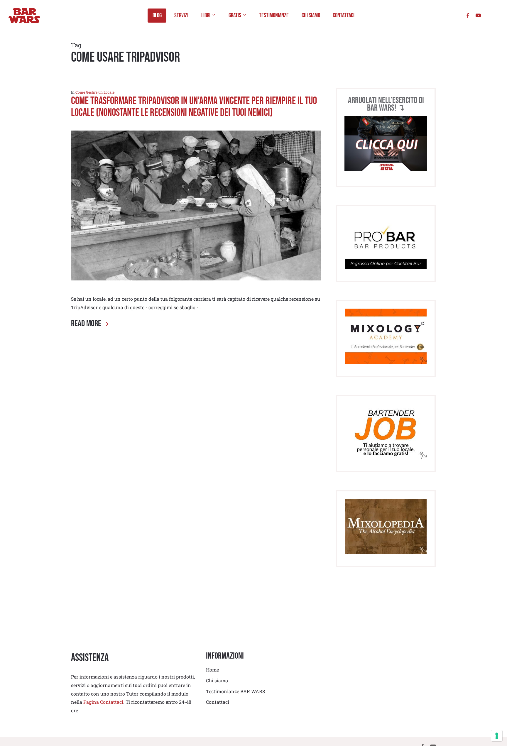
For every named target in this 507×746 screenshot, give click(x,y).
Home (212, 670)
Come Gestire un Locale (94, 92)
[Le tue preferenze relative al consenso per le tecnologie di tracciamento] (496, 735)
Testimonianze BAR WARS (235, 691)
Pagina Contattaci (103, 702)
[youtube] (478, 15)
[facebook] (467, 15)
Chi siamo (217, 680)
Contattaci (217, 702)
